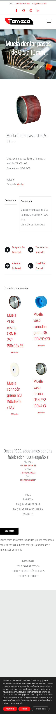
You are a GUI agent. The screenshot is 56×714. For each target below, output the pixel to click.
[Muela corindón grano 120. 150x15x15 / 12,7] (15, 369)
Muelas (20, 184)
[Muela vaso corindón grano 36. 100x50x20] (41, 302)
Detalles (16, 352)
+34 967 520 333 (23, 3)
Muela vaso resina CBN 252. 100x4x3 (40, 393)
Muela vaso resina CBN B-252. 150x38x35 (15, 330)
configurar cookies (14, 700)
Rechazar (24, 708)
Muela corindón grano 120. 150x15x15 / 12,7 (14, 395)
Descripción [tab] (10, 200)
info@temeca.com (39, 3)
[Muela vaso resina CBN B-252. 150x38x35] (15, 302)
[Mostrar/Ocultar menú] (49, 21)
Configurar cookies (40, 708)
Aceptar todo (10, 708)
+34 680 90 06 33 (28, 465)
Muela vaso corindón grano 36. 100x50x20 (41, 326)
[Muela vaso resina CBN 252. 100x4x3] (41, 368)
